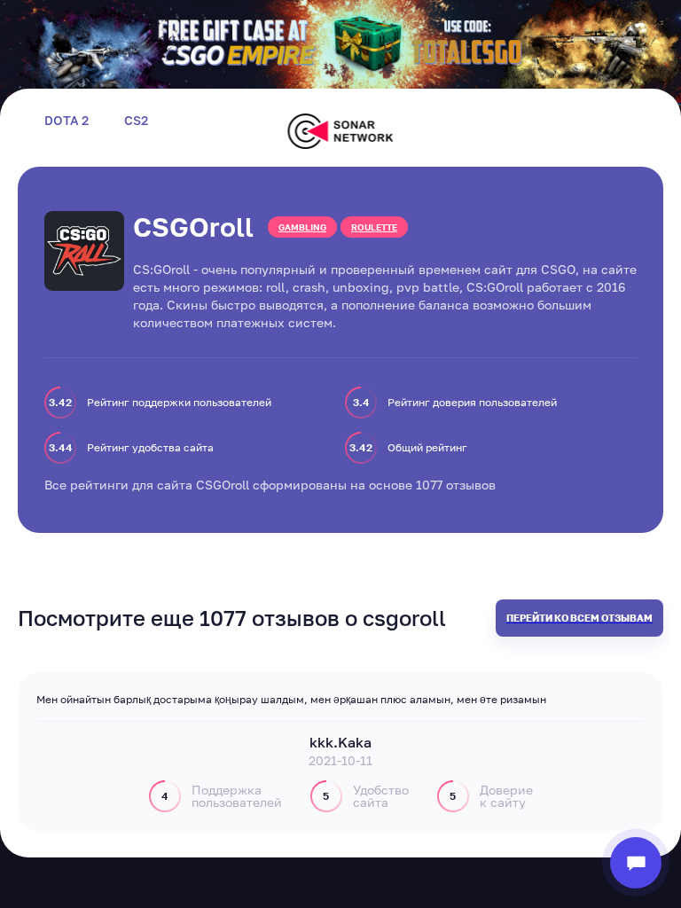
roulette (374, 227)
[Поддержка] (635, 862)
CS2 (136, 121)
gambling (302, 227)
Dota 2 (66, 121)
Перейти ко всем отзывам (579, 617)
